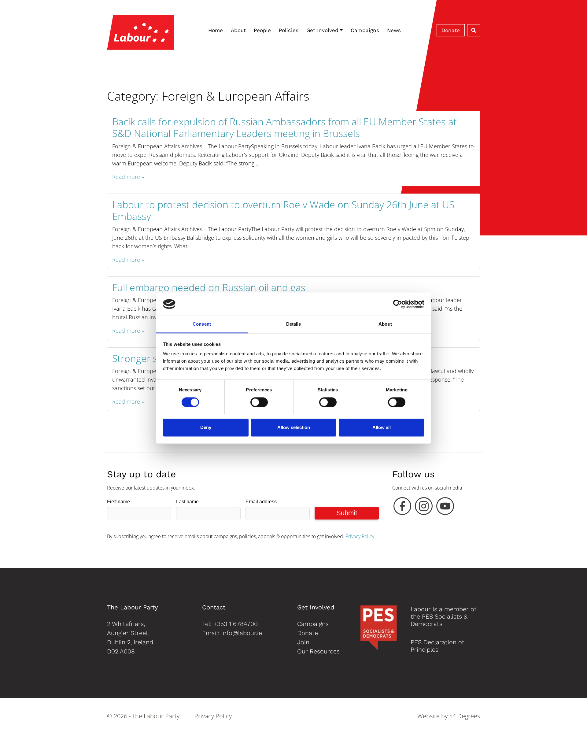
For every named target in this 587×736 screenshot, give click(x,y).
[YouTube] (445, 507)
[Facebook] (402, 507)
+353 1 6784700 (235, 623)
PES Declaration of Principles (437, 645)
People (262, 30)
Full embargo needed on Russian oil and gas (208, 287)
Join (303, 642)
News (394, 30)
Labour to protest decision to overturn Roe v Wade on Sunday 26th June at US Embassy (283, 210)
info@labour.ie (241, 633)
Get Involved (322, 30)
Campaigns (365, 30)
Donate (450, 30)
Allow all (381, 427)
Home (215, 30)
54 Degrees (464, 716)
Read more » (128, 176)
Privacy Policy (359, 536)
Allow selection (293, 427)
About (238, 30)
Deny (205, 427)
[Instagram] (424, 507)
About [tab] (385, 324)
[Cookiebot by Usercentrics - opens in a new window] (397, 304)
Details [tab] (293, 324)
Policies (288, 30)
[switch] (259, 402)
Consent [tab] (202, 324)
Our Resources (318, 651)
